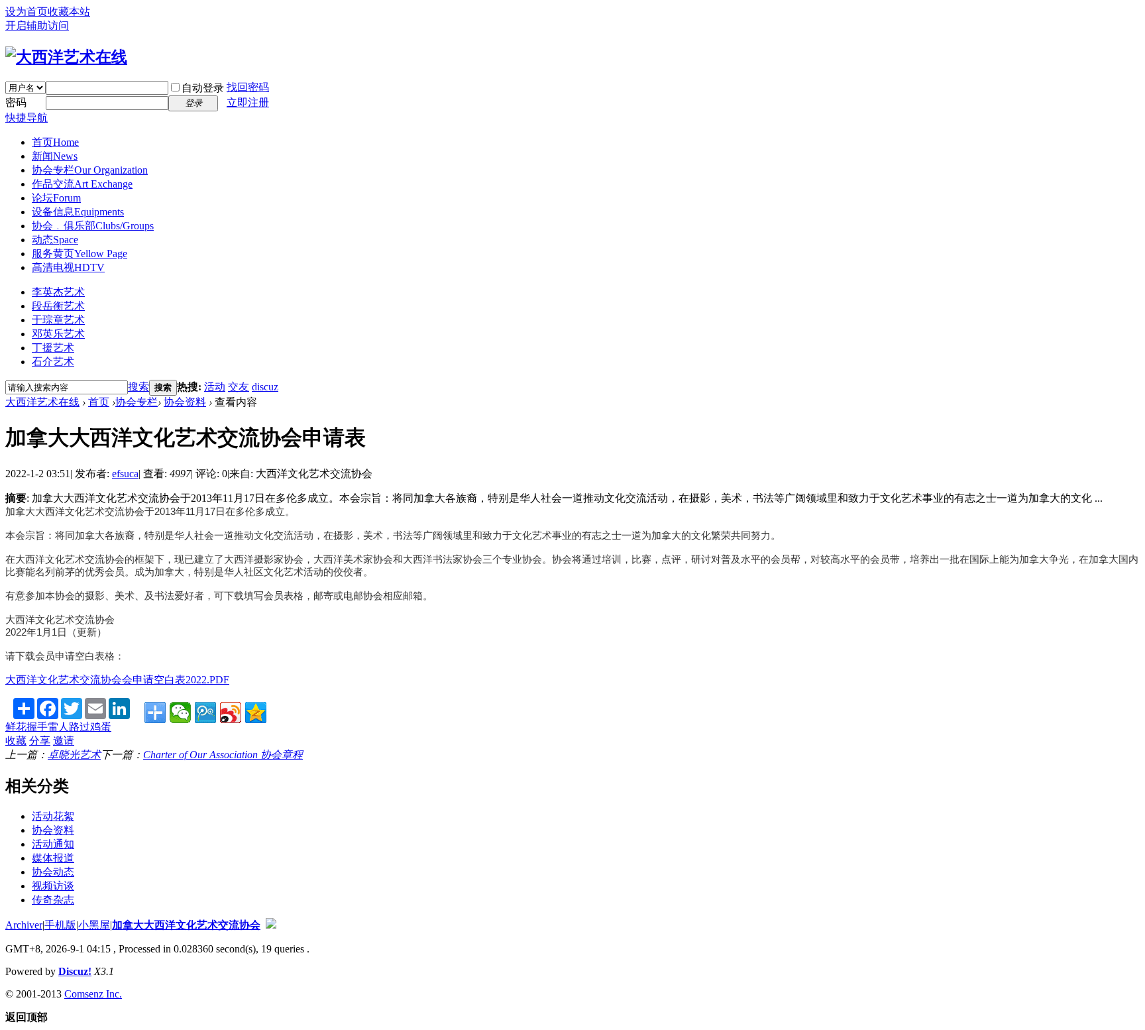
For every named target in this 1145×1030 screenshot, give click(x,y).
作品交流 (82, 184)
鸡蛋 (100, 726)
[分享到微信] (180, 712)
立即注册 (248, 102)
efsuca (125, 473)
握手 (37, 726)
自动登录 (203, 87)
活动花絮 (53, 816)
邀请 (63, 740)
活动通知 (53, 844)
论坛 (56, 197)
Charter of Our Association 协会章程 (223, 754)
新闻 (55, 156)
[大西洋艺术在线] (66, 57)
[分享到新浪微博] (230, 712)
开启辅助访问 (37, 25)
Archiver (23, 925)
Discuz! (74, 971)
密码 (16, 102)
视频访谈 (53, 885)
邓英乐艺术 (58, 333)
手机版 (60, 925)
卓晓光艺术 (74, 754)
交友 (238, 386)
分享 (39, 740)
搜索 (138, 386)
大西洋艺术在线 (42, 402)
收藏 (16, 740)
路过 (79, 726)
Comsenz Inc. (93, 994)
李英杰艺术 (58, 292)
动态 (55, 239)
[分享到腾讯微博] (205, 712)
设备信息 (78, 211)
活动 (214, 386)
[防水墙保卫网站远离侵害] (271, 925)
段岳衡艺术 (58, 306)
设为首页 (26, 11)
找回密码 (248, 87)
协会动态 (53, 872)
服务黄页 (79, 253)
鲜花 (16, 726)
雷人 (58, 726)
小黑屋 (94, 925)
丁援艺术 (53, 347)
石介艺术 (53, 361)
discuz (265, 386)
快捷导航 (26, 117)
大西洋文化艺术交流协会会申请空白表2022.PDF (117, 679)
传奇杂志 (53, 899)
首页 (55, 142)
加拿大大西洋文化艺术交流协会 (186, 925)
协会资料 (185, 402)
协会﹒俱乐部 (93, 225)
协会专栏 (90, 170)
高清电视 (68, 267)
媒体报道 (53, 858)
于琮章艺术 (58, 319)
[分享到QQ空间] (255, 712)
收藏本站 (69, 11)
